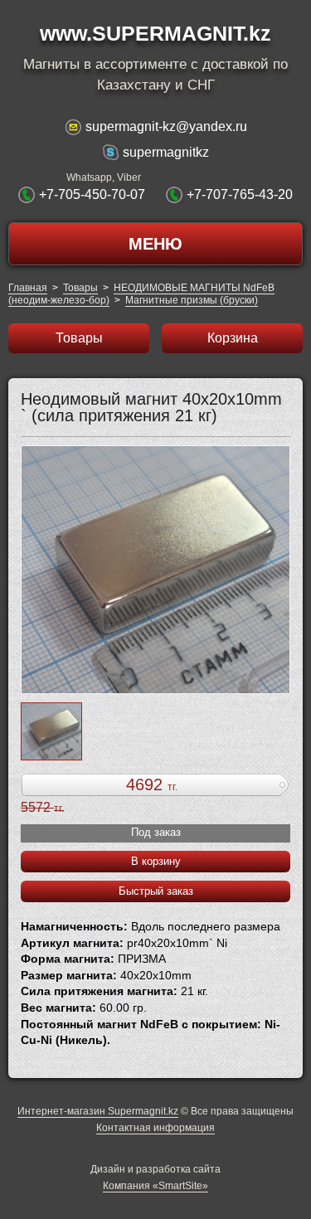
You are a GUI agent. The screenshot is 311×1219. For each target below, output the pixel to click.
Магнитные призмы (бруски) (191, 300)
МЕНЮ (155, 244)
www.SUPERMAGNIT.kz (155, 33)
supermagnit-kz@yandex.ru (166, 126)
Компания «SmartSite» (155, 1186)
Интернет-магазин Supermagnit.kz (97, 1111)
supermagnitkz (166, 152)
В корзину (156, 861)
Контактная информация (155, 1128)
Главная (27, 288)
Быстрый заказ (156, 891)
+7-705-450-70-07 (92, 194)
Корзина (232, 338)
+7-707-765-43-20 (240, 194)
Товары (80, 288)
